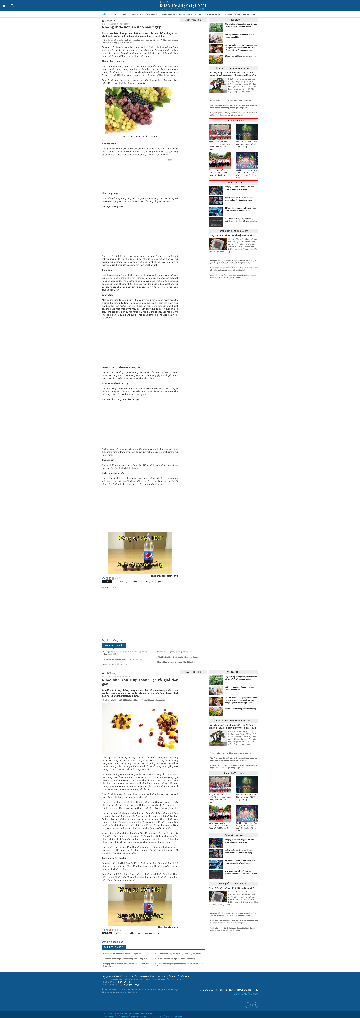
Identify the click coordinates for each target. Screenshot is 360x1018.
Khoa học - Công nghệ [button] (143, 14)
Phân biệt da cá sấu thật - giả (115, 664)
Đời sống (111, 20)
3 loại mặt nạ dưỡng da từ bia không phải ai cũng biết (125, 959)
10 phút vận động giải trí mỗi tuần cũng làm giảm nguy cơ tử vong (131, 40)
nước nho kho (129, 933)
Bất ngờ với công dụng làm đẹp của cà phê (174, 652)
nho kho (117, 933)
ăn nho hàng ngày (147, 581)
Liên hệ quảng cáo (245, 993)
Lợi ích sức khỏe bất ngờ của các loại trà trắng (176, 959)
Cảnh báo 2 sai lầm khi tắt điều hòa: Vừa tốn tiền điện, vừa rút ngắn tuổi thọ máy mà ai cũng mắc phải (234, 269)
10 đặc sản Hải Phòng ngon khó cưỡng (240, 56)
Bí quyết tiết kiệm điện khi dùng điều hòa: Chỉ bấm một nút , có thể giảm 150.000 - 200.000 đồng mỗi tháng (234, 261)
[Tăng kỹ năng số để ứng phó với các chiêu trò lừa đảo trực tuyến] (216, 190)
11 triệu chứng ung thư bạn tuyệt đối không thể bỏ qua (179, 953)
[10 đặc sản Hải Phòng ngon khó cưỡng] (216, 59)
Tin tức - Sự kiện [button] (118, 14)
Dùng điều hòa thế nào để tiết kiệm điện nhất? (231, 235)
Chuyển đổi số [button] (231, 14)
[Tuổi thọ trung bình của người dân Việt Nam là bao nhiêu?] (216, 38)
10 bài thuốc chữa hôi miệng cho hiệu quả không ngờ (178, 657)
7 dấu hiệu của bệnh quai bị (153, 700)
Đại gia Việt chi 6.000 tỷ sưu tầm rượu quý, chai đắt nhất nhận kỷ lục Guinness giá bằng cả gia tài (233, 114)
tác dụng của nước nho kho (148, 933)
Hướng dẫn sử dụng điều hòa (233, 231)
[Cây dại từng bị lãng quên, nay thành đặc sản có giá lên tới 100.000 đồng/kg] (216, 27)
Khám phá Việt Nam (233, 120)
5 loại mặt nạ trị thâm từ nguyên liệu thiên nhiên (176, 662)
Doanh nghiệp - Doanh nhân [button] (176, 14)
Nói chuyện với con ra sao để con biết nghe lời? (122, 953)
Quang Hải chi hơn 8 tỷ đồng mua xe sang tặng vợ (230, 100)
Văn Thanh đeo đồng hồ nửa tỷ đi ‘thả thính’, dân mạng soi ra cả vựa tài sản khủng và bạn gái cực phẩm (233, 106)
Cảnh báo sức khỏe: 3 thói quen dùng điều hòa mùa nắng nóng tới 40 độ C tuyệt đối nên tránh (233, 276)
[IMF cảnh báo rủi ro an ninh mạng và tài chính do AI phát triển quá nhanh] (216, 211)
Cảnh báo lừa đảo (233, 182)
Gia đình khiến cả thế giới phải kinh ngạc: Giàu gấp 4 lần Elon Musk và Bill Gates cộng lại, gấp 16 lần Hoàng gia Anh (241, 47)
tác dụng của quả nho (128, 581)
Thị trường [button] (250, 14)
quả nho (161, 581)
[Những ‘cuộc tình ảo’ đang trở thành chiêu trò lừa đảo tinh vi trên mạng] (216, 200)
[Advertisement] (140, 229)
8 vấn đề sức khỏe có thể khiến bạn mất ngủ (121, 700)
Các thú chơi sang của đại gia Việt (233, 68)
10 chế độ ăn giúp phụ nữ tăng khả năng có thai (122, 659)
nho (115, 581)
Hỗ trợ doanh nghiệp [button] (208, 14)
